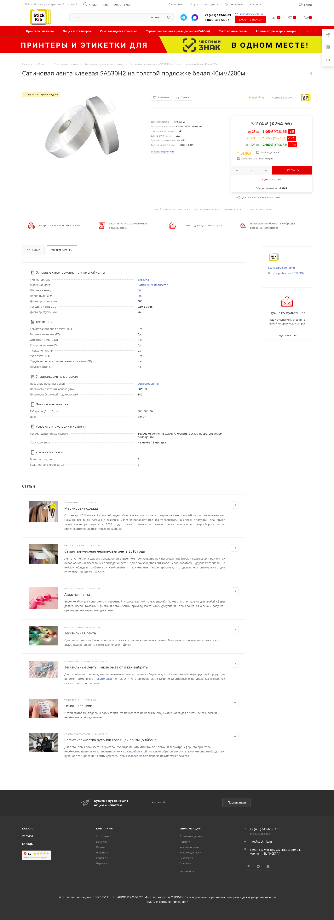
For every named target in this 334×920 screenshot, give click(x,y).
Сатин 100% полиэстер (153, 285)
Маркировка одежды (81, 508)
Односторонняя (148, 383)
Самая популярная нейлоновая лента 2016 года (104, 551)
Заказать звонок (250, 19)
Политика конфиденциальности (167, 902)
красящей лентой (135, 751)
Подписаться (237, 802)
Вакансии (101, 841)
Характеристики (61, 250)
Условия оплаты (189, 847)
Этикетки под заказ (191, 836)
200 (140, 296)
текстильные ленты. (109, 678)
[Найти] (169, 17)
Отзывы (101, 847)
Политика (185, 863)
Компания (104, 828)
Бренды (28, 844)
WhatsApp (268, 866)
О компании (103, 836)
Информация (190, 828)
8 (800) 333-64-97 (217, 20)
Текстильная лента (80, 633)
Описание (33, 250)
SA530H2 (143, 279)
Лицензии (102, 852)
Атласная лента (77, 594)
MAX (258, 866)
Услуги (27, 836)
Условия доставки (190, 852)
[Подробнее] (235, 505)
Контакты (102, 858)
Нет (140, 329)
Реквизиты (186, 858)
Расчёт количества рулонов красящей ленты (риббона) (110, 740)
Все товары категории (281, 267)
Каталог (28, 828)
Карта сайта (187, 871)
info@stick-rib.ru (261, 841)
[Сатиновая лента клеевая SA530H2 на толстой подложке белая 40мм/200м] (83, 127)
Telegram (248, 866)
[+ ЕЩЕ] (306, 31)
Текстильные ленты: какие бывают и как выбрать (106, 667)
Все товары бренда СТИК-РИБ (286, 273)
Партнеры (102, 863)
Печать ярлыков (78, 705)
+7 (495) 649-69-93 (218, 15)
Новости (185, 841)
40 (139, 290)
